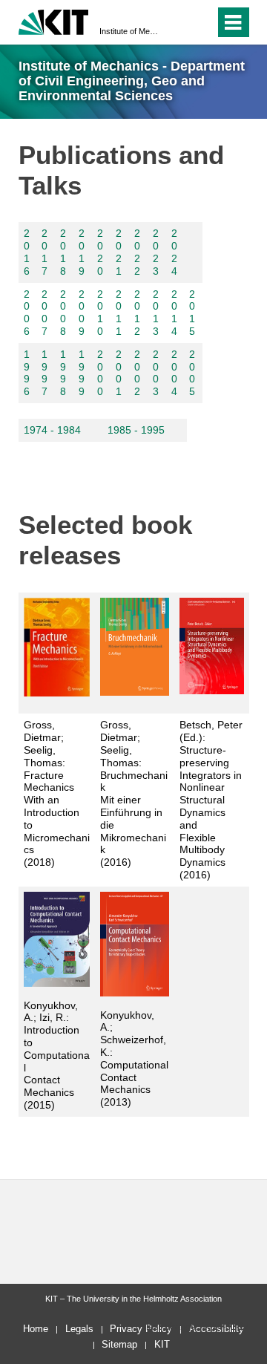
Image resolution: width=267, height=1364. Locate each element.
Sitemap (119, 1344)
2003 (156, 372)
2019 (82, 251)
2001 (119, 372)
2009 (82, 312)
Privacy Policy (141, 1328)
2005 (192, 372)
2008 (63, 312)
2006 (27, 312)
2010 (100, 312)
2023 (156, 251)
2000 (100, 372)
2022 (137, 251)
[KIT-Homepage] (54, 20)
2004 (174, 372)
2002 (137, 372)
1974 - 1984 (52, 430)
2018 (63, 251)
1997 (44, 372)
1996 (27, 372)
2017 (44, 251)
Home (35, 1328)
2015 (192, 312)
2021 (119, 251)
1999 (82, 372)
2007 (44, 312)
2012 (137, 312)
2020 (100, 251)
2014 (174, 312)
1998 (63, 372)
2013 (156, 312)
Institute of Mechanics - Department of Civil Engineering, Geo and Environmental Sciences (129, 31)
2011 (119, 312)
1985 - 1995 (136, 430)
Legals (79, 1328)
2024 (174, 251)
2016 (27, 251)
